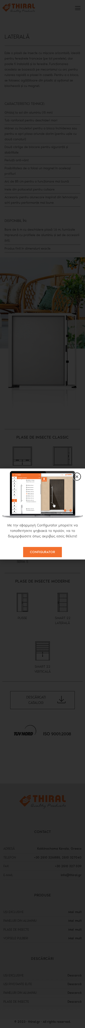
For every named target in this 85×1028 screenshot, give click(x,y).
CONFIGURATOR (42, 552)
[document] (42, 514)
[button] (76, 476)
